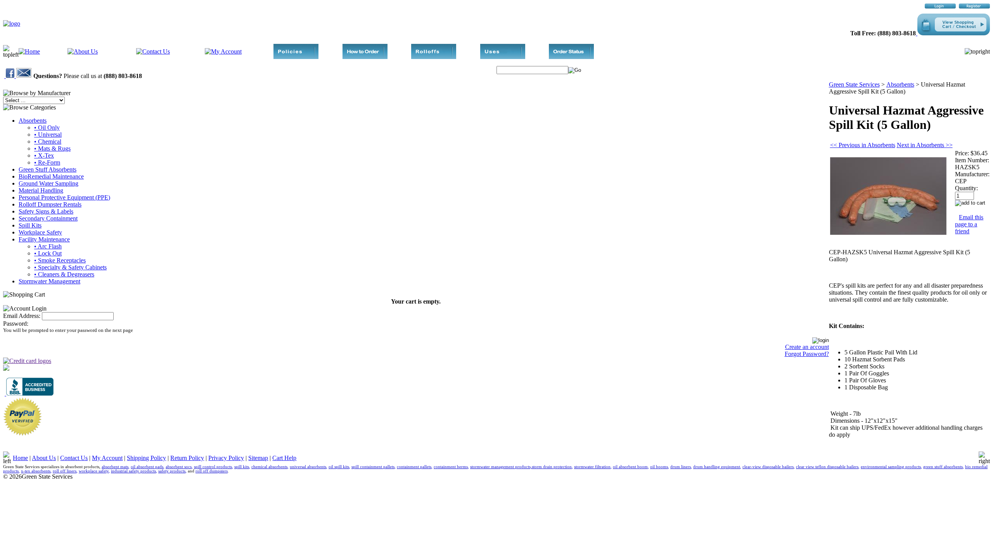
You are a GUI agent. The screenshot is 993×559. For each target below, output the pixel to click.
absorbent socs (179, 467)
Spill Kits (30, 225)
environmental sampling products (891, 467)
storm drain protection (552, 467)
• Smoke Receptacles (60, 260)
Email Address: (21, 315)
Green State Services (854, 84)
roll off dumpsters (211, 471)
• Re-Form (47, 162)
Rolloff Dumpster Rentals (50, 204)
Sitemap (258, 458)
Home (20, 458)
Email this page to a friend (969, 224)
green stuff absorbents (943, 467)
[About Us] (82, 51)
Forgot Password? (807, 354)
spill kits (241, 467)
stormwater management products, (501, 467)
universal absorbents (308, 467)
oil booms (659, 467)
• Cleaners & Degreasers (64, 274)
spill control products (213, 467)
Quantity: (966, 188)
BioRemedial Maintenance (51, 176)
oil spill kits (339, 467)
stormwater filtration (592, 467)
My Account (107, 458)
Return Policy (187, 458)
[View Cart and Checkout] (953, 33)
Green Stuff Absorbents (47, 169)
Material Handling (41, 190)
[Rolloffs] (433, 57)
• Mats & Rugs (52, 148)
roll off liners (64, 471)
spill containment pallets (372, 467)
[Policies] (295, 57)
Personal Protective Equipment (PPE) (64, 197)
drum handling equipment (716, 467)
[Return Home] (11, 23)
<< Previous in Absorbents (862, 145)
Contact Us (74, 458)
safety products (171, 471)
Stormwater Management (49, 281)
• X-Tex (44, 155)
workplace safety (94, 471)
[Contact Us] (153, 51)
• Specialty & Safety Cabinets (70, 267)
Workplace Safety (40, 232)
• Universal (48, 134)
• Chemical (47, 141)
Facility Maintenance (44, 239)
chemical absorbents (269, 467)
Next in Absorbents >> (925, 145)
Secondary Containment (48, 218)
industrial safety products (133, 471)
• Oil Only (47, 127)
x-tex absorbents (35, 471)
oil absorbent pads (147, 467)
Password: (15, 323)
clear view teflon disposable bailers (827, 467)
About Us (44, 458)
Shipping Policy (146, 458)
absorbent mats (115, 467)
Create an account (807, 347)
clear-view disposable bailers (768, 467)
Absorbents (33, 120)
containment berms (451, 467)
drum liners (680, 467)
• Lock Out (48, 253)
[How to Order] (365, 57)
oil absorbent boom (630, 467)
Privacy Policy (226, 458)
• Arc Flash (48, 246)
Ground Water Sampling (48, 183)
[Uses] (502, 57)
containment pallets (414, 467)
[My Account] (223, 51)
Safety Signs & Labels (46, 211)
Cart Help (284, 458)
